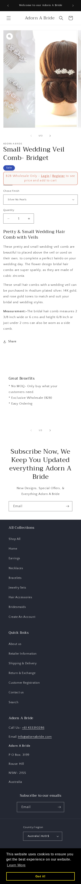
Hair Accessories (20, 597)
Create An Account (22, 617)
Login (45, 176)
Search (14, 702)
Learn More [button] (16, 865)
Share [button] (12, 341)
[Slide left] (31, 136)
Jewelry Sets (17, 587)
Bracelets (15, 578)
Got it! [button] (40, 876)
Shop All (15, 539)
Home (13, 548)
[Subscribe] (67, 506)
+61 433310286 (33, 727)
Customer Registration (24, 683)
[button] (8, 18)
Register (58, 176)
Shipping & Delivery (23, 663)
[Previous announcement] (8, 5)
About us (15, 644)
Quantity (8, 210)
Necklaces (16, 568)
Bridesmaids (17, 607)
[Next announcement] (73, 5)
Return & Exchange (22, 673)
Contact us (16, 692)
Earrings (14, 558)
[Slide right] (50, 136)
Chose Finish (11, 190)
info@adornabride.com (35, 737)
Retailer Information (23, 653)
